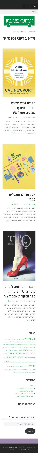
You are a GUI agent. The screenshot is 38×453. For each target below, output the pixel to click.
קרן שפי (26, 372)
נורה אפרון (7, 347)
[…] (13, 133)
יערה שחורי (25, 344)
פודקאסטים (25, 369)
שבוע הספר (21, 372)
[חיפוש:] (19, 11)
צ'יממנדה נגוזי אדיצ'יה (12, 369)
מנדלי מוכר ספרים (28, 347)
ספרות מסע (29, 362)
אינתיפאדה (33, 342)
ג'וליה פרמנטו (9, 342)
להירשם (30, 431)
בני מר (13, 342)
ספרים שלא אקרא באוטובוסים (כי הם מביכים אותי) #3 (23, 108)
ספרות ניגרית (23, 362)
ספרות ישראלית (15, 357)
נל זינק (31, 350)
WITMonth (29, 339)
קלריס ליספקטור (31, 372)
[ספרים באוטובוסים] (19, 21)
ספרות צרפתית (23, 366)
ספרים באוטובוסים (13, 447)
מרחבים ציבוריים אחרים (25, 388)
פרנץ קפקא (20, 369)
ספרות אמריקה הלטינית (13, 350)
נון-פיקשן (20, 347)
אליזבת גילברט (19, 342)
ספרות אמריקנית (28, 353)
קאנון (5, 369)
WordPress (22, 449)
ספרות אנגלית (14, 353)
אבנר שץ (22, 339)
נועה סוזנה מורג (13, 347)
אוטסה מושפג (17, 339)
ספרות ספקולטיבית (15, 362)
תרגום (16, 372)
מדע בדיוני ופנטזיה (13, 344)
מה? (34, 6)
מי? (26, 6)
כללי (31, 386)
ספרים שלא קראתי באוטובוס (23, 394)
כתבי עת (20, 344)
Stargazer (12, 449)
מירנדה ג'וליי (6, 344)
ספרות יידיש (28, 358)
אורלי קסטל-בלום (9, 339)
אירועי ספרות (26, 342)
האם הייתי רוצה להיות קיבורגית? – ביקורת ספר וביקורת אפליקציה (19, 291)
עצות (29, 369)
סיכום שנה (25, 350)
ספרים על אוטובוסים (26, 391)
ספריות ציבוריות (14, 366)
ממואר (33, 347)
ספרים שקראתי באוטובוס (25, 396)
